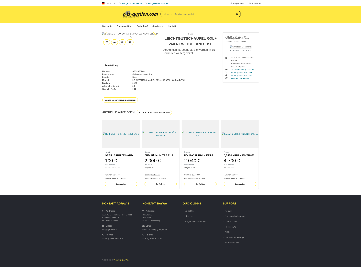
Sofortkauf (142, 26)
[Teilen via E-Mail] (130, 42)
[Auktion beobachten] (106, 42)
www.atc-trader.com (240, 78)
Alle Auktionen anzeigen (154, 112)
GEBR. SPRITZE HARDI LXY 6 (123, 155)
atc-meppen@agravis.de (242, 69)
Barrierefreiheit (232, 242)
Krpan (187, 152)
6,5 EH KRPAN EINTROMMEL (242, 155)
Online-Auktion (124, 26)
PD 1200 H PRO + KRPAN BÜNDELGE (207, 155)
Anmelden (256, 3)
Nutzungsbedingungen (235, 216)
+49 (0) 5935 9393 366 (241, 72)
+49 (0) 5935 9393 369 (241, 75)
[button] (155, 35)
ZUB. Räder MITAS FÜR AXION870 (165, 155)
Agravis (117, 260)
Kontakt (172, 26)
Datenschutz (231, 221)
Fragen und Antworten (195, 221)
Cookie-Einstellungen (235, 237)
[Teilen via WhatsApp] (122, 42)
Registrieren (238, 3)
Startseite (107, 26)
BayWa (125, 260)
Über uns (189, 216)
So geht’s (189, 211)
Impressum (230, 227)
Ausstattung (111, 65)
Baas (190, 34)
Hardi (107, 152)
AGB (227, 232)
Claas (147, 152)
